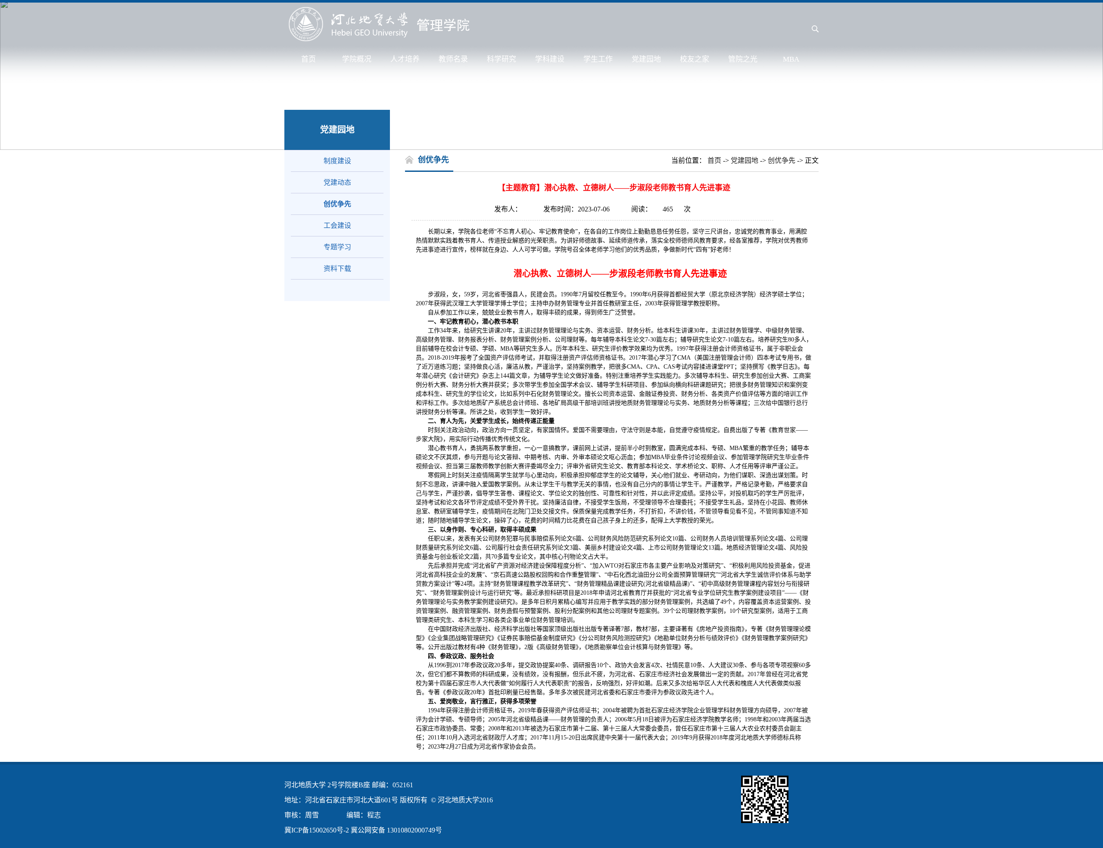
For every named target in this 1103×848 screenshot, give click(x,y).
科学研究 (501, 59)
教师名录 (453, 59)
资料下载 (337, 268)
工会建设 (337, 225)
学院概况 (356, 59)
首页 (308, 59)
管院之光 (742, 59)
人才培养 (405, 59)
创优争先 (337, 204)
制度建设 (337, 161)
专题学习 (337, 247)
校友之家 (694, 59)
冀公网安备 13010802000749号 (396, 830)
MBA (791, 59)
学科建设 (549, 59)
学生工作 (598, 59)
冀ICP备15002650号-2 (316, 830)
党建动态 (337, 182)
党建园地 (646, 59)
